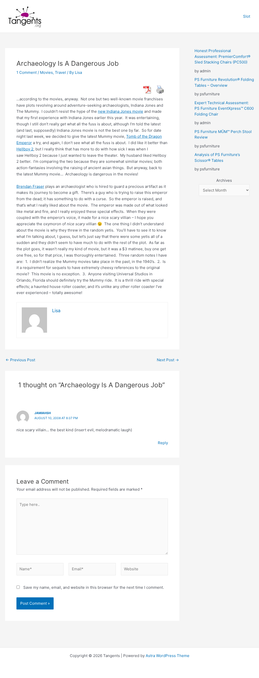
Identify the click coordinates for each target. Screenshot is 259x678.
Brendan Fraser (30, 186)
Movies (46, 72)
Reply (163, 442)
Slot (246, 16)
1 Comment (26, 72)
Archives (224, 180)
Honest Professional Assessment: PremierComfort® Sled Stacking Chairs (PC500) (222, 56)
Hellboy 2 (24, 149)
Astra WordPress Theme (167, 655)
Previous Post (20, 360)
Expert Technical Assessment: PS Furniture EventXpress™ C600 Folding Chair (224, 108)
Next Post (168, 360)
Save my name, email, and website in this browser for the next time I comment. (93, 587)
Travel (60, 72)
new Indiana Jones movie (120, 111)
